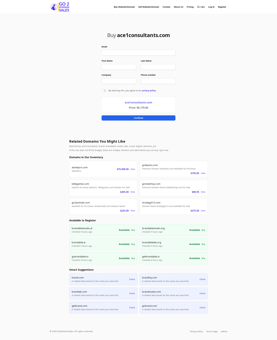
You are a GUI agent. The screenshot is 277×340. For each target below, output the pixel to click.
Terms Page (212, 331)
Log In (211, 6)
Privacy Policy (196, 331)
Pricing (190, 6)
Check (132, 279)
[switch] (104, 90)
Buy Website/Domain (124, 6)
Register (222, 6)
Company (106, 75)
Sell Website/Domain (148, 6)
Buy (133, 230)
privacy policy (149, 90)
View (132, 169)
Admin (224, 331)
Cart (203, 6)
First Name (107, 60)
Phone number (148, 75)
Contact (166, 6)
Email (104, 46)
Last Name (146, 60)
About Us (178, 6)
